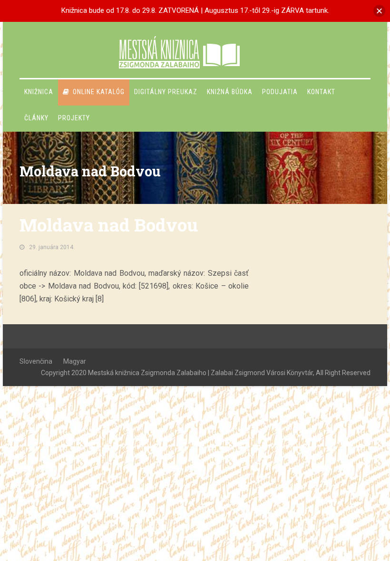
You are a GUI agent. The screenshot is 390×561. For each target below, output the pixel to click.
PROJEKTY (74, 118)
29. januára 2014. (52, 247)
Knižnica (38, 92)
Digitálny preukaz (165, 92)
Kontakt (321, 92)
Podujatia (280, 92)
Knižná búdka (230, 92)
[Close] (379, 11)
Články (36, 118)
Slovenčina (36, 361)
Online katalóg (99, 92)
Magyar (74, 361)
